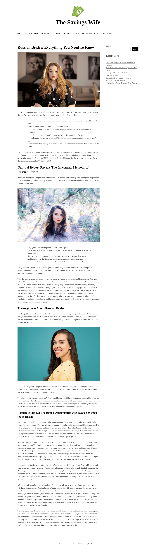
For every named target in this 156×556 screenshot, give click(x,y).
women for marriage (44, 465)
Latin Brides (31, 33)
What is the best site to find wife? (94, 33)
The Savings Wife (78, 22)
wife (89, 471)
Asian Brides (47, 33)
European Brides (65, 33)
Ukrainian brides (88, 517)
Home (19, 33)
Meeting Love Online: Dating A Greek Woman (122, 83)
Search (108, 46)
